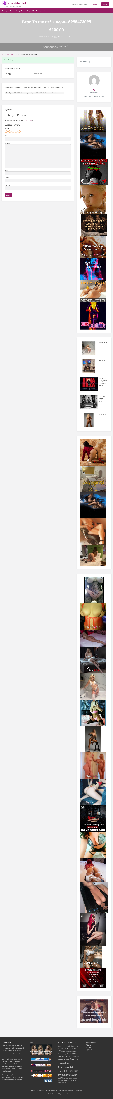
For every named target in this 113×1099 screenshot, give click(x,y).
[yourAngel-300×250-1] (93, 269)
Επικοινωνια (48, 11)
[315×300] (94, 171)
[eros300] (93, 316)
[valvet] (93, 291)
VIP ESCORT (69, 1080)
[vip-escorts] (93, 145)
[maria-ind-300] (93, 713)
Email (7, 177)
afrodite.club (17, 3)
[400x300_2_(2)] (93, 978)
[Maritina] (93, 452)
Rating (7, 128)
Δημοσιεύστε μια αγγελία (79, 4)
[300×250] (93, 121)
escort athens (71, 1078)
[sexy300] (93, 638)
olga (94, 89)
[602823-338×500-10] (94, 897)
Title (6, 136)
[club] (93, 660)
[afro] (94, 590)
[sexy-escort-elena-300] (93, 555)
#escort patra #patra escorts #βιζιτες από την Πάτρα (68, 1057)
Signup (95, 4)
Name (7, 170)
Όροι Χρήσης (37, 11)
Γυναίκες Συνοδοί (47, 37)
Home (33, 1090)
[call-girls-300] (93, 199)
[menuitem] (78, 4)
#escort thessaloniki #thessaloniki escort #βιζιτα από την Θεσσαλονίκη (68, 1067)
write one (29, 120)
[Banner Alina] (93, 765)
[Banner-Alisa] (93, 616)
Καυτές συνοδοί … (7, 11)
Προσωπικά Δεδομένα (65, 1090)
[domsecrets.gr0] (93, 818)
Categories (19, 11)
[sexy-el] (93, 870)
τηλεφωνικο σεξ (62, 1082)
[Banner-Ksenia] (93, 792)
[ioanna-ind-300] (93, 686)
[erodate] (94, 225)
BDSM (60, 1078)
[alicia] (93, 739)
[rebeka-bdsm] (93, 845)
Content (8, 143)
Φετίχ (74, 1080)
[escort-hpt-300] (93, 532)
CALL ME (65, 1078)
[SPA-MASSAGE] (93, 479)
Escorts (76, 1078)
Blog (28, 11)
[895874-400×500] (93, 929)
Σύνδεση (105, 4)
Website (7, 185)
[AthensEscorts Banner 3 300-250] (93, 247)
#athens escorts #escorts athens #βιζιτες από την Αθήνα (68, 1048)
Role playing (61, 1080)
